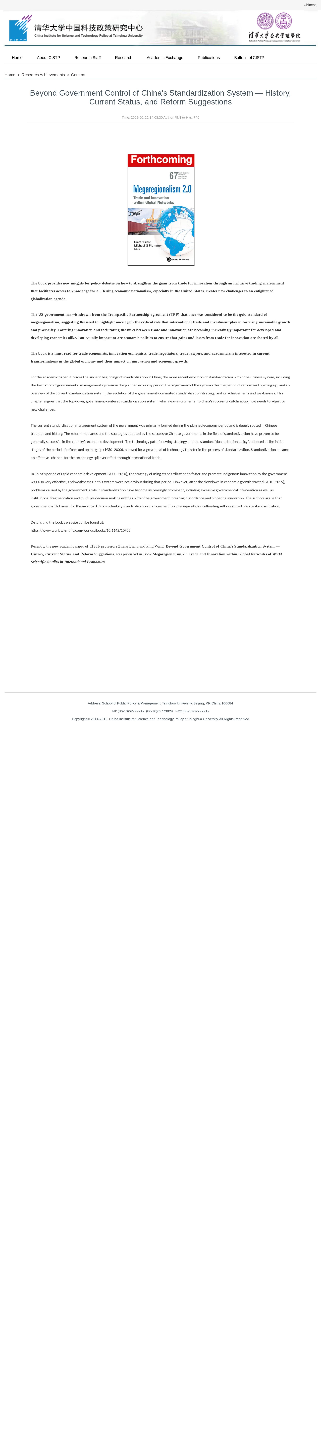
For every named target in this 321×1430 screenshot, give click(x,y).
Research (123, 57)
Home (17, 57)
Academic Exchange (165, 57)
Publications (209, 57)
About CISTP (48, 57)
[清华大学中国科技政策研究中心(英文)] (160, 29)
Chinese (310, 5)
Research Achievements (43, 75)
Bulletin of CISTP (249, 57)
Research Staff (87, 57)
